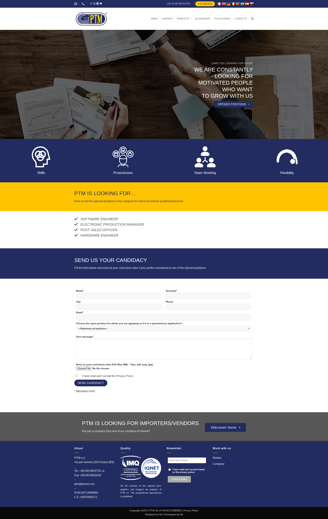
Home (154, 18)
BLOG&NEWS (202, 18)
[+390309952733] (83, 3)
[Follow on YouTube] (101, 4)
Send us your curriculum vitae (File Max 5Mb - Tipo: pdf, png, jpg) (114, 364)
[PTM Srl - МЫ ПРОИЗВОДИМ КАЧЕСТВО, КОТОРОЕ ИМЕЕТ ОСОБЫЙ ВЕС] (91, 18)
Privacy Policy (124, 376)
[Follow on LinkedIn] (98, 4)
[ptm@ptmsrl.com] (76, 3)
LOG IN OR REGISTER (178, 3)
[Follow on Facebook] (91, 4)
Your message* (84, 336)
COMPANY (167, 18)
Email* (79, 312)
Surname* (171, 290)
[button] (252, 18)
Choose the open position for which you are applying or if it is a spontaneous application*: (129, 323)
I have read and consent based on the (188, 470)
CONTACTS (241, 18)
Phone (169, 301)
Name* (79, 290)
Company (218, 463)
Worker (217, 457)
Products (183, 18)
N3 (160, 514)
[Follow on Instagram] (94, 4)
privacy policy (187, 472)
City (78, 301)
